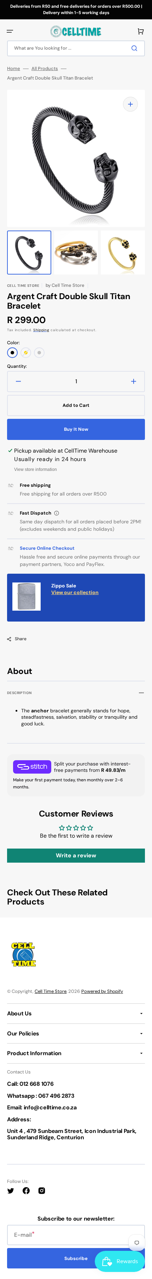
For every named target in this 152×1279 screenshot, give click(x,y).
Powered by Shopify (102, 991)
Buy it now (76, 429)
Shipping (41, 330)
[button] (10, 31)
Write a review (76, 855)
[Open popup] (56, 513)
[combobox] (76, 48)
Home (13, 68)
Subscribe (76, 1258)
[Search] (136, 48)
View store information (35, 469)
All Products (44, 68)
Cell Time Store (50, 991)
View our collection (75, 592)
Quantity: (17, 366)
